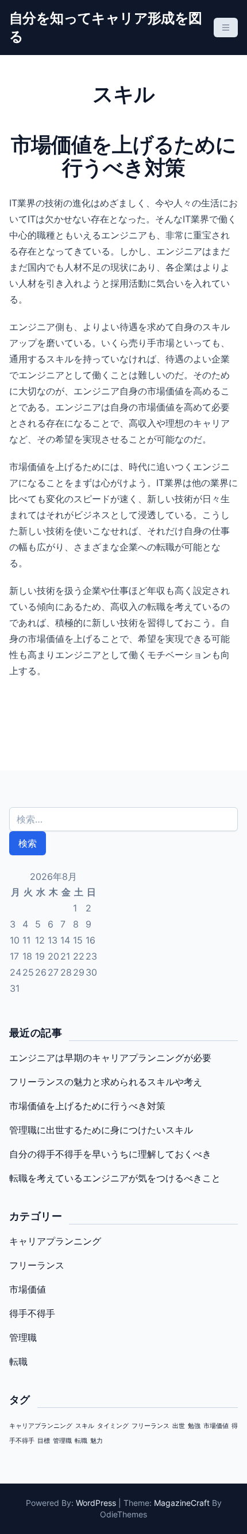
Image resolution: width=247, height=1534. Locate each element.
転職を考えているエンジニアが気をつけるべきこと (115, 1178)
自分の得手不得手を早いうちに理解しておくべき (110, 1154)
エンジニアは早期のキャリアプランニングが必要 (110, 1057)
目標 (43, 1441)
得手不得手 (32, 1313)
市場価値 (27, 1289)
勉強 (194, 1426)
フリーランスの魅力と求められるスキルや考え (105, 1081)
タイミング (113, 1426)
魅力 (96, 1441)
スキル (84, 1426)
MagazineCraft (182, 1503)
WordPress (96, 1503)
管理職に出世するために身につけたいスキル (101, 1130)
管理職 (23, 1337)
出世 (178, 1426)
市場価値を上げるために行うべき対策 (87, 1106)
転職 (18, 1361)
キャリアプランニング (55, 1241)
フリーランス (36, 1265)
